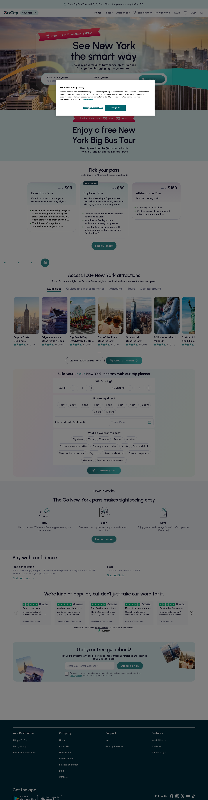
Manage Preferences (93, 108)
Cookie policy (87, 100)
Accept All (115, 108)
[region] (105, 98)
